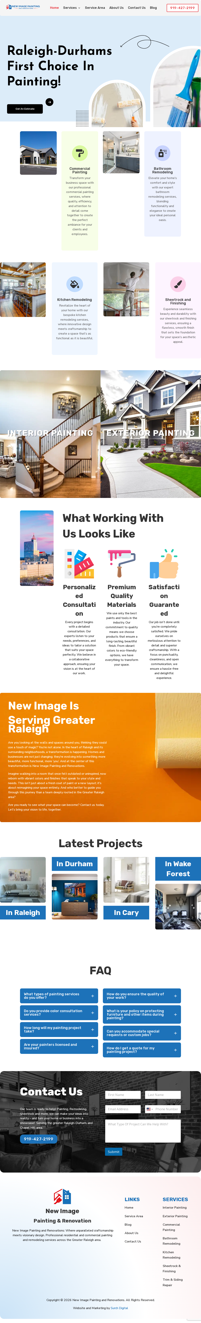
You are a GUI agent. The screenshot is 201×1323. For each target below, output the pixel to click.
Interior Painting (175, 1207)
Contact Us (137, 8)
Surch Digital (119, 1308)
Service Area (95, 8)
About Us (116, 8)
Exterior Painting (175, 1216)
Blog (153, 8)
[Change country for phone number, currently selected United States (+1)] (149, 1109)
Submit (113, 1151)
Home (54, 8)
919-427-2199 (182, 8)
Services (70, 8)
